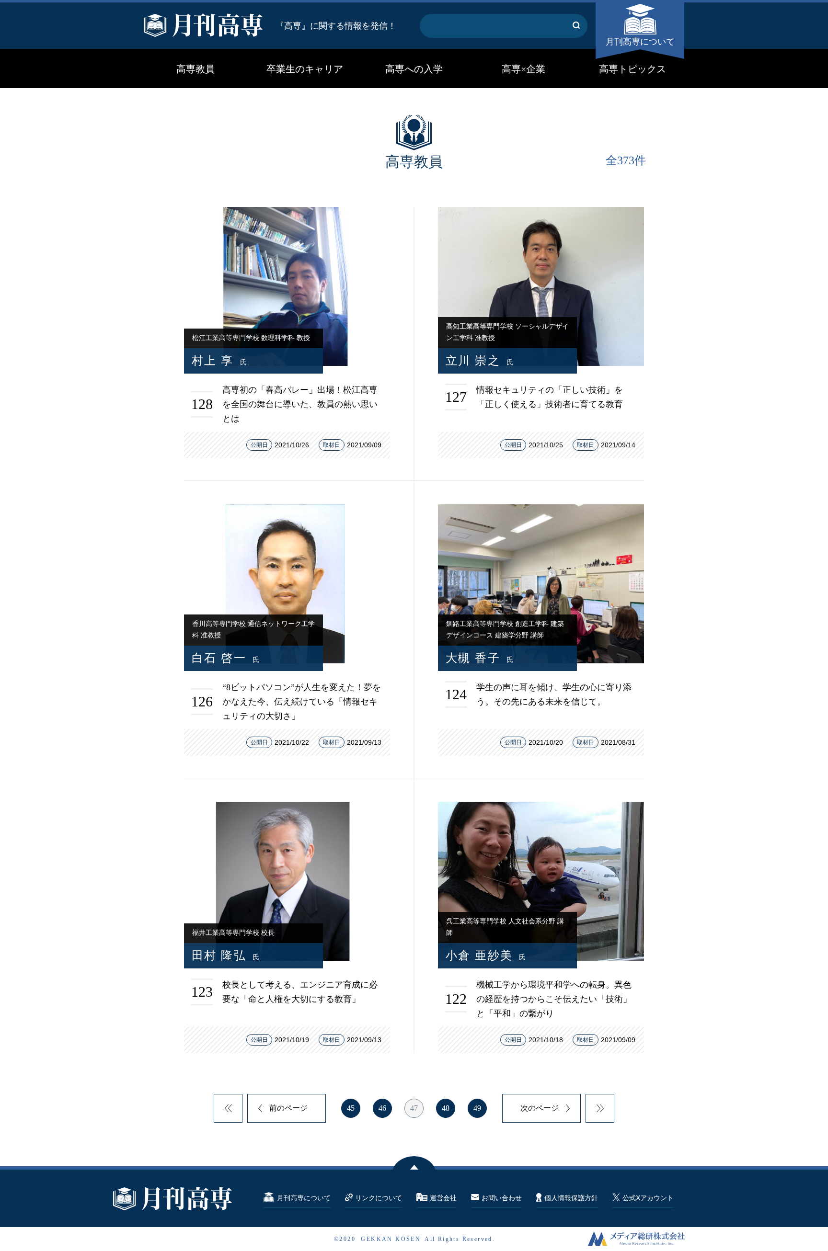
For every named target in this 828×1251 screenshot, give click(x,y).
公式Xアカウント (648, 1198)
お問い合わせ (502, 1198)
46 (382, 1108)
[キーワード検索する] (576, 26)
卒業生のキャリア (304, 69)
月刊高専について (640, 41)
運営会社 (443, 1198)
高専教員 (195, 69)
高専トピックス (632, 69)
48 (445, 1108)
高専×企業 (523, 69)
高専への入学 (414, 69)
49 (477, 1108)
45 (351, 1108)
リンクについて (378, 1198)
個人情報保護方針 (571, 1198)
